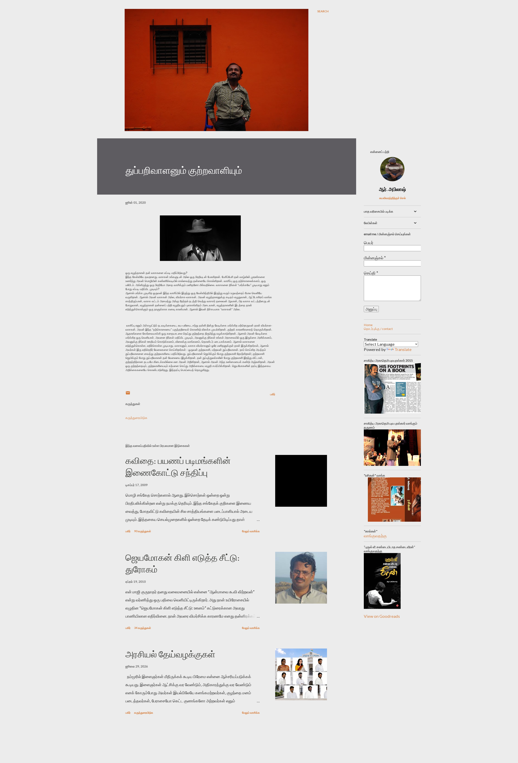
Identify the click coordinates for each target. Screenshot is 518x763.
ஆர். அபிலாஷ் (392, 189)
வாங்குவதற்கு (375, 535)
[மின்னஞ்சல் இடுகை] (127, 394)
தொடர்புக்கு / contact (378, 329)
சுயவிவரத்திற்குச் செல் (392, 198)
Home (368, 325)
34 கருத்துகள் (142, 627)
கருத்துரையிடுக (136, 418)
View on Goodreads (382, 616)
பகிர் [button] (272, 394)
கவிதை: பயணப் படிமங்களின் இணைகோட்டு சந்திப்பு (178, 466)
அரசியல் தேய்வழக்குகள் (170, 654)
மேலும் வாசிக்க (251, 531)
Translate (403, 349)
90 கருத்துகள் (142, 531)
